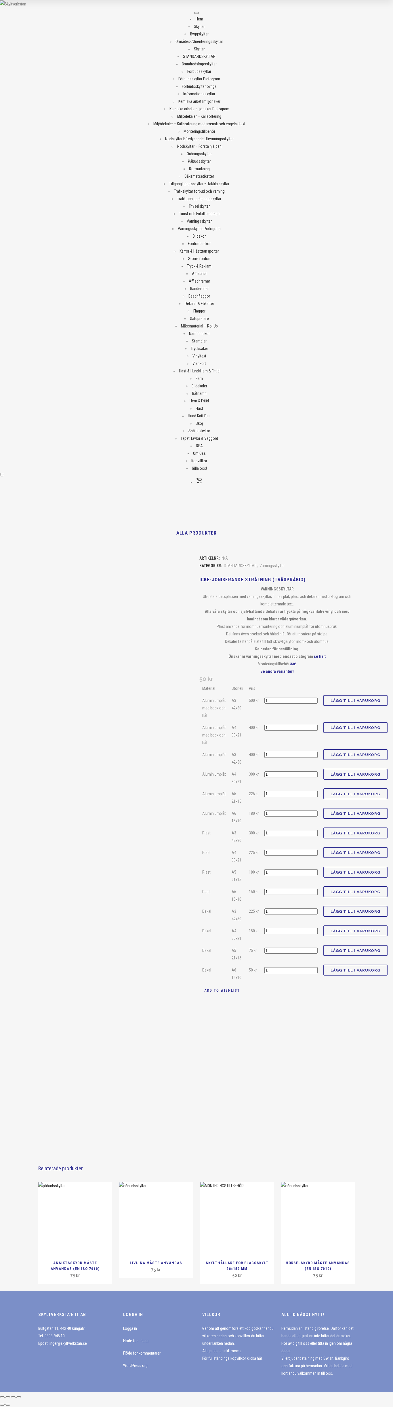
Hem (199, 19)
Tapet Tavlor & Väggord (199, 438)
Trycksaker (199, 348)
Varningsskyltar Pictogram (199, 228)
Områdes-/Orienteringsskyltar (199, 41)
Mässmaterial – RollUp (199, 326)
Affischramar (199, 281)
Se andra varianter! (277, 671)
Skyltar (199, 26)
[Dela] (13, 1397)
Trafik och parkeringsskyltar (199, 198)
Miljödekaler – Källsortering (199, 116)
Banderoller (199, 288)
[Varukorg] (199, 482)
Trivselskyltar (199, 206)
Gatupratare (199, 318)
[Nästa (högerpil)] (7, 1405)
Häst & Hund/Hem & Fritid (199, 371)
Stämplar (199, 341)
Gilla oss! (199, 468)
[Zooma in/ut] (2, 1397)
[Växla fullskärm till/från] (7, 1397)
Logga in (130, 1328)
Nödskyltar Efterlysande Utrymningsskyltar (199, 139)
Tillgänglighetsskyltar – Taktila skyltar (199, 183)
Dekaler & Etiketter (199, 303)
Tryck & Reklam (199, 266)
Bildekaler (199, 386)
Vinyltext (199, 356)
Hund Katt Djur (199, 416)
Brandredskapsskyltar (199, 64)
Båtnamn (199, 393)
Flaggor (199, 311)
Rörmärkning (199, 168)
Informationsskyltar (199, 94)
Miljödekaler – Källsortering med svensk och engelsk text (199, 124)
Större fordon (199, 258)
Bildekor (199, 236)
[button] (219, 990)
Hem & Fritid (199, 401)
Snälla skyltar (199, 431)
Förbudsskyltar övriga (199, 86)
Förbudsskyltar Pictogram (199, 79)
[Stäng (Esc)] (18, 1397)
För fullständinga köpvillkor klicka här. (232, 1358)
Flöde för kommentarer (142, 1353)
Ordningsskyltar (199, 154)
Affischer (199, 273)
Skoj (199, 423)
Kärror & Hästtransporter (199, 251)
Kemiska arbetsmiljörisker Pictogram (199, 109)
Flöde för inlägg (135, 1340)
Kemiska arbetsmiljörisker (199, 101)
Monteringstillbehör (199, 131)
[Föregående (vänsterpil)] (2, 1405)
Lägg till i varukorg (355, 700)
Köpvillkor (199, 461)
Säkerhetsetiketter (199, 176)
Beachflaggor (199, 296)
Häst (199, 408)
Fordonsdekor (199, 243)
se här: (320, 656)
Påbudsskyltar (199, 161)
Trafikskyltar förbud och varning (199, 191)
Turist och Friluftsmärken (199, 213)
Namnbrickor (199, 333)
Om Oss (199, 453)
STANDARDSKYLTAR (199, 56)
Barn (199, 378)
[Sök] (2, 474)
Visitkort (199, 363)
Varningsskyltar (199, 221)
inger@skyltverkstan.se (68, 1343)
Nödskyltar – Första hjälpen (199, 146)
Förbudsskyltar (199, 71)
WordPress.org (135, 1365)
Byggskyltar (199, 34)
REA (199, 446)
